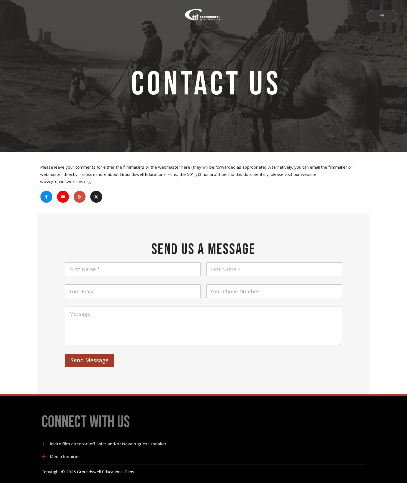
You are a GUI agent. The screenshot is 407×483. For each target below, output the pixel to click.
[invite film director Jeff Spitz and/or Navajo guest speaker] (44, 444)
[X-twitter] (96, 197)
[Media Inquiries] (44, 456)
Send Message (90, 360)
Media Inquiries (65, 456)
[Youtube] (63, 197)
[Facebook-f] (46, 197)
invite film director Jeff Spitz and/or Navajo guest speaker (108, 443)
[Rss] (79, 197)
